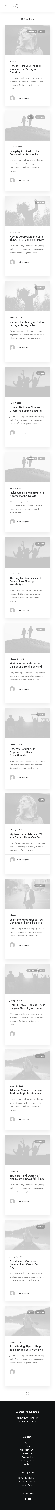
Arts (42, 32)
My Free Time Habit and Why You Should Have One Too (27, 835)
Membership (27, 1457)
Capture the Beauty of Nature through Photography (27, 323)
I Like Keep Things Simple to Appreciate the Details (27, 494)
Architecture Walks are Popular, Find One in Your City (25, 1264)
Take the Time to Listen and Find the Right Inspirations (26, 1092)
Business (40, 117)
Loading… (27, 1393)
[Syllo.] (13, 6)
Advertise (27, 1453)
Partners (27, 1446)
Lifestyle (32, 32)
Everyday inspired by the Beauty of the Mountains (24, 152)
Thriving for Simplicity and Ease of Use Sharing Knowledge (25, 581)
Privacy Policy (27, 1460)
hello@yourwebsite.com (27, 1418)
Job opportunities (27, 1450)
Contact (27, 1464)
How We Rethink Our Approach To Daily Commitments (22, 752)
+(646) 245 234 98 (27, 1421)
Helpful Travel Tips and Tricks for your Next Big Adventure (27, 1006)
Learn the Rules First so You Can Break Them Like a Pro (26, 921)
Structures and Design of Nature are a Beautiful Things (27, 1177)
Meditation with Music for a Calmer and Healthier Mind (26, 665)
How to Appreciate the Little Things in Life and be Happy (27, 238)
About (27, 1443)
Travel (41, 373)
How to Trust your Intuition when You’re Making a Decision (26, 69)
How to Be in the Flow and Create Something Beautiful (26, 409)
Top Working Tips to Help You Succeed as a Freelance (26, 1348)
